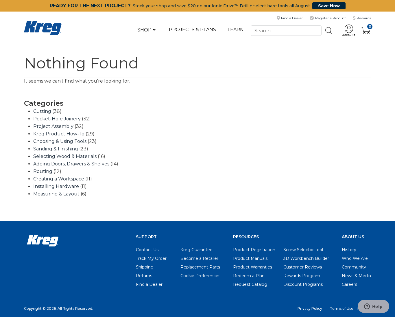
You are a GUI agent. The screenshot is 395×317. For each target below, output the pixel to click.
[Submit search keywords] (329, 31)
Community (354, 267)
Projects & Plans (192, 29)
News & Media (356, 275)
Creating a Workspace (58, 179)
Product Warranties (252, 267)
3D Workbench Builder (306, 258)
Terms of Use (341, 308)
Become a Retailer (199, 258)
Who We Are (355, 258)
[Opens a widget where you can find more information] (373, 307)
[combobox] (286, 30)
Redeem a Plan (249, 275)
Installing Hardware (56, 186)
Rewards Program (301, 275)
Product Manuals (250, 258)
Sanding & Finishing (55, 149)
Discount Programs (303, 284)
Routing (42, 171)
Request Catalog (250, 284)
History (349, 249)
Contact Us (147, 249)
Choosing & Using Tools (59, 141)
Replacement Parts (200, 267)
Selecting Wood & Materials (65, 156)
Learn (236, 29)
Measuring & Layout (56, 194)
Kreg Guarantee (196, 249)
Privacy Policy (310, 308)
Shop (145, 30)
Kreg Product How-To (58, 134)
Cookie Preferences (200, 275)
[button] (348, 31)
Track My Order (151, 258)
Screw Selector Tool (303, 249)
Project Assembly (53, 126)
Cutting (42, 111)
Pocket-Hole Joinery (57, 119)
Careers (349, 284)
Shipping (145, 267)
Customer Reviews (302, 267)
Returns (144, 275)
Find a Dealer (149, 284)
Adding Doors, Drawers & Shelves (71, 164)
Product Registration (254, 249)
